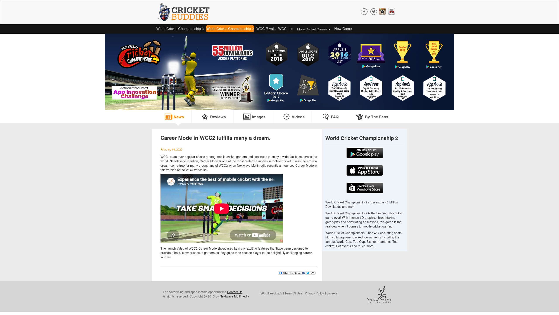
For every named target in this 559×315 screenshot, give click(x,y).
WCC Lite (285, 28)
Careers (332, 293)
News (179, 117)
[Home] (185, 12)
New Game (343, 28)
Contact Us (234, 292)
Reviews (218, 117)
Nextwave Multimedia (234, 296)
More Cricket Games (312, 29)
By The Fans (376, 117)
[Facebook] (364, 11)
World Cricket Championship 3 (180, 28)
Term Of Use (293, 293)
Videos (298, 117)
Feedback (275, 293)
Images (259, 117)
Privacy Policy (314, 293)
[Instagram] (382, 11)
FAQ (335, 117)
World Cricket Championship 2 (230, 28)
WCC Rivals (266, 28)
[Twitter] (373, 11)
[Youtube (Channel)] (391, 11)
